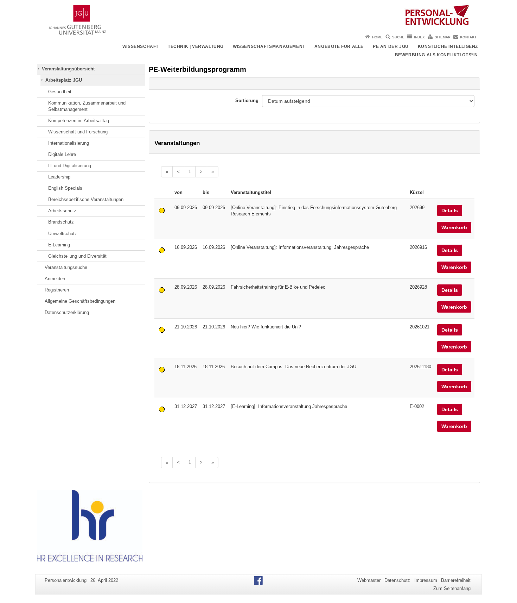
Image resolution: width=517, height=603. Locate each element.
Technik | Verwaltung (196, 46)
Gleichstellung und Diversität (77, 256)
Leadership (59, 177)
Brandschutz (61, 222)
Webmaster (369, 580)
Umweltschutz (62, 233)
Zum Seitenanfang (452, 588)
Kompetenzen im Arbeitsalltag (78, 120)
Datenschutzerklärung (67, 312)
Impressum (425, 580)
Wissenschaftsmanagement (269, 46)
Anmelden (55, 278)
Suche (398, 37)
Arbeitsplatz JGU (63, 80)
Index (419, 37)
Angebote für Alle (339, 46)
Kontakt (468, 37)
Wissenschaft (140, 46)
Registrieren (57, 290)
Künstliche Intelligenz (448, 46)
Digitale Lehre (62, 154)
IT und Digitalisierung (69, 165)
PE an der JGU (391, 46)
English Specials (65, 188)
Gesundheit (59, 91)
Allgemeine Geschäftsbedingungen (80, 301)
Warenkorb (454, 227)
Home (377, 37)
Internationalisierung (68, 143)
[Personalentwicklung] (258, 16)
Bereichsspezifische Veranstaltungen (85, 199)
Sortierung (246, 100)
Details (449, 210)
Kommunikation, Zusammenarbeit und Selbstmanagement (87, 106)
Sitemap (443, 37)
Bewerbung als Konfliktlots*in (436, 54)
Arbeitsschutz (62, 210)
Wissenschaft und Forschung (78, 131)
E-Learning (59, 244)
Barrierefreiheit (456, 580)
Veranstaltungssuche (66, 267)
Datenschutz (397, 580)
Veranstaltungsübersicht (68, 68)
